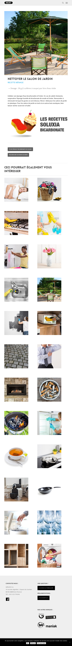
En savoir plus (41, 643)
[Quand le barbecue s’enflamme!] (20, 423)
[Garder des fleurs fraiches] (53, 257)
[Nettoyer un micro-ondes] (53, 323)
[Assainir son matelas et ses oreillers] (20, 190)
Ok (27, 643)
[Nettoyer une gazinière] (20, 223)
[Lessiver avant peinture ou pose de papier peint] (20, 323)
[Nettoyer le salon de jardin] (53, 290)
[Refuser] (70, 642)
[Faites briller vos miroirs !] (53, 223)
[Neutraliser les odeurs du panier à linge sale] (53, 190)
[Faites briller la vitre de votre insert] (20, 390)
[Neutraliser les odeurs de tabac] (53, 390)
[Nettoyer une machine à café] (20, 490)
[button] (67, 3)
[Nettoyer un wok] (53, 490)
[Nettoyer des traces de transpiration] (53, 357)
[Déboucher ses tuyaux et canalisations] (20, 290)
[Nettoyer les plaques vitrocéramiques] (53, 457)
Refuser (33, 643)
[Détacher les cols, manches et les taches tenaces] (20, 257)
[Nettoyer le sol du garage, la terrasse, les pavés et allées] (20, 357)
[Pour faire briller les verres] (53, 523)
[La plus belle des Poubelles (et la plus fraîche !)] (20, 523)
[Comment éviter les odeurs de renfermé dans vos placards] (20, 556)
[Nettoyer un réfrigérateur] (53, 423)
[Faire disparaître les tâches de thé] (20, 457)
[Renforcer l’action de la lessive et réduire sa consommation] (53, 556)
